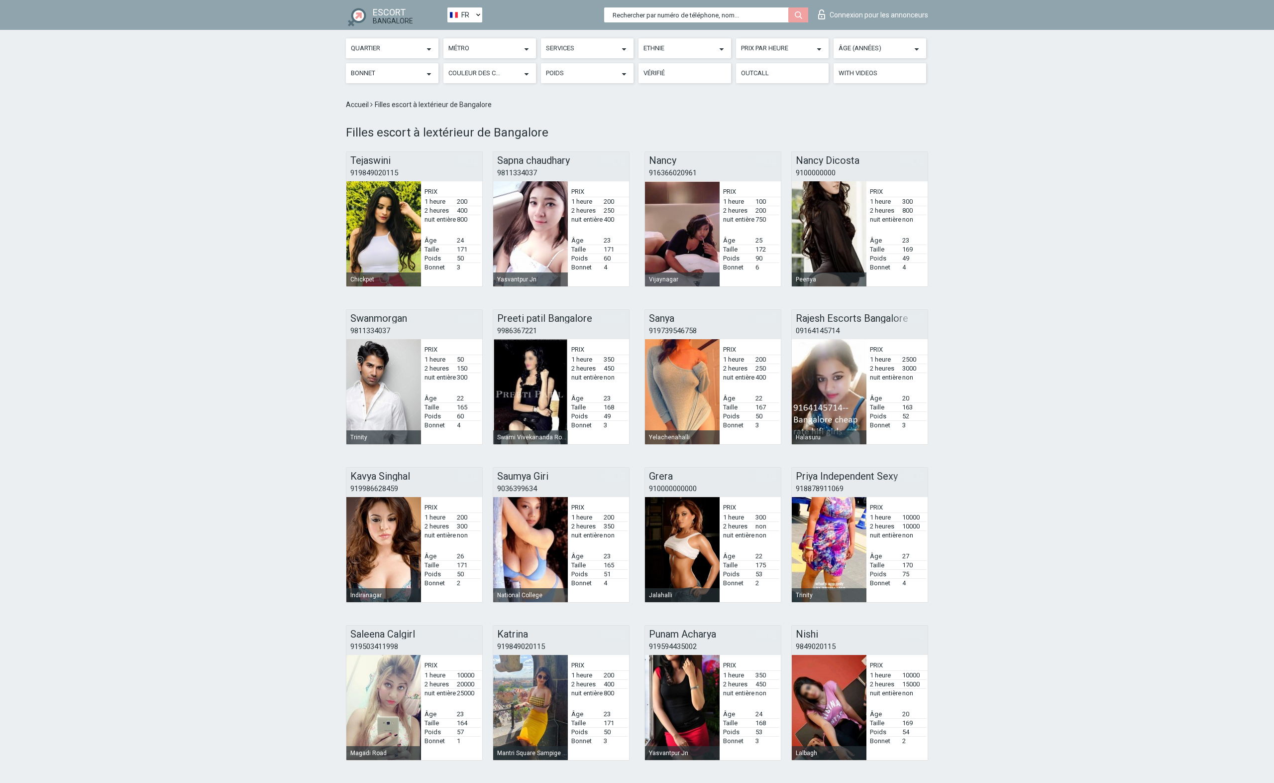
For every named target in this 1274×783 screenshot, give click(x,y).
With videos (858, 73)
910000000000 (673, 488)
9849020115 (816, 646)
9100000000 (816, 172)
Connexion (879, 15)
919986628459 (374, 488)
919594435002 (673, 646)
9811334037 (517, 172)
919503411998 (374, 646)
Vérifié (654, 73)
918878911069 (820, 488)
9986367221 (517, 330)
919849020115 (374, 172)
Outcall (755, 73)
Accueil (358, 105)
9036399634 (517, 488)
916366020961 (673, 172)
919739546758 (673, 330)
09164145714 (818, 330)
